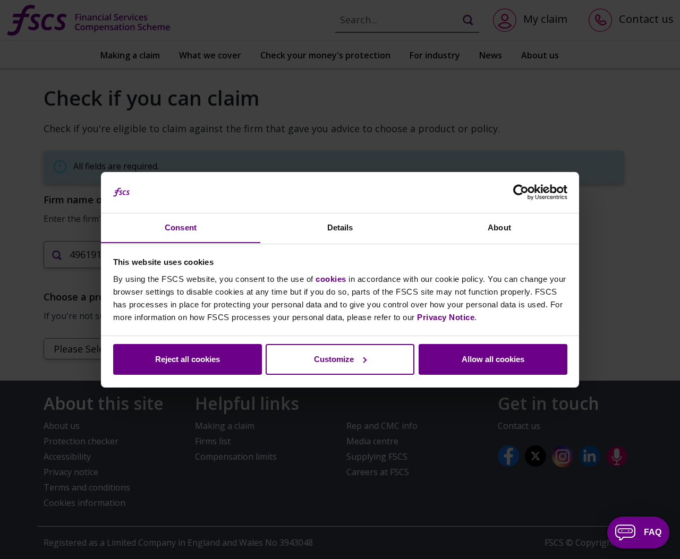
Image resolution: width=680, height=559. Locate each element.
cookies (331, 278)
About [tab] (499, 226)
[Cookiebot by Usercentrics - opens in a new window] (520, 192)
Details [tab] (340, 226)
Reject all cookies (187, 359)
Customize (334, 359)
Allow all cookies (493, 359)
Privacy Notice (445, 316)
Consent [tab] (181, 226)
